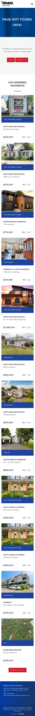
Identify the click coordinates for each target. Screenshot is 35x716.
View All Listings (17, 670)
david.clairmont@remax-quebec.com (18, 695)
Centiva (21, 713)
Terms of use (22, 709)
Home (11, 60)
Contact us (21, 60)
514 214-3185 (10, 693)
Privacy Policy (14, 709)
